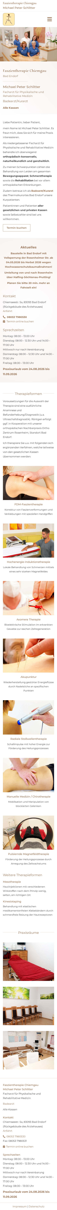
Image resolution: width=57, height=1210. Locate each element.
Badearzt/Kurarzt (42, 190)
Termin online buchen (20, 321)
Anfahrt (7, 311)
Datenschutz (36, 1206)
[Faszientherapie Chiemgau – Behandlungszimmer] (28, 961)
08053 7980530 (15, 1136)
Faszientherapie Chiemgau (20, 3)
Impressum (20, 1206)
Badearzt (8, 1103)
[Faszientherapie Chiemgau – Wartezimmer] (28, 1006)
